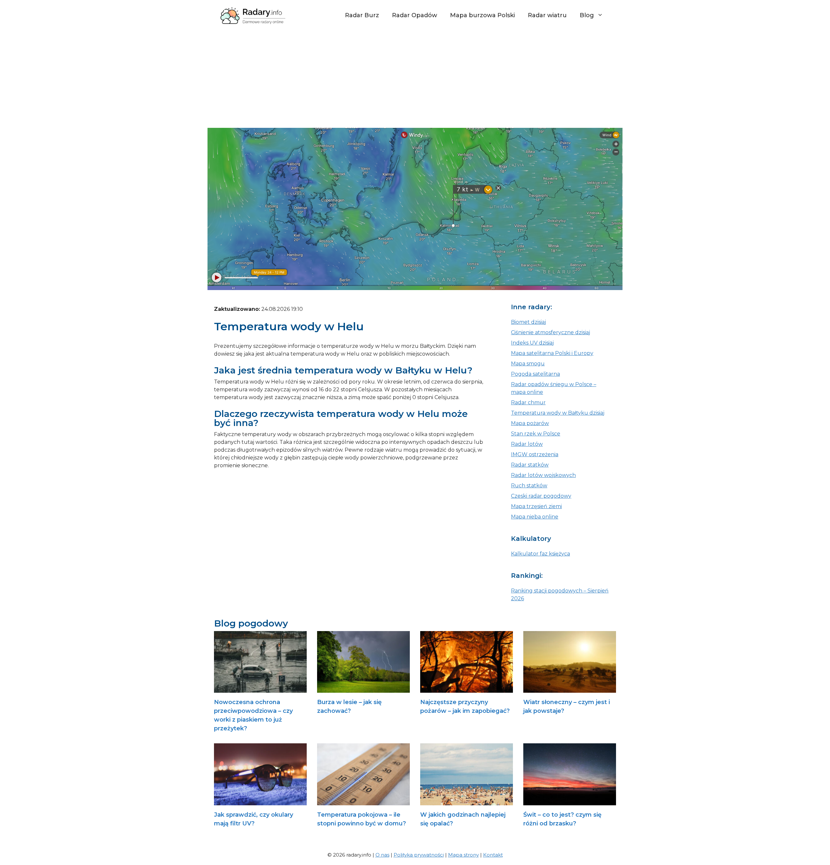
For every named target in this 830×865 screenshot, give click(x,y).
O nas (382, 855)
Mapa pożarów (530, 423)
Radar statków (530, 465)
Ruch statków (529, 485)
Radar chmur (528, 402)
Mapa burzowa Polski (482, 15)
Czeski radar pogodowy (541, 496)
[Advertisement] (415, 79)
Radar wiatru (547, 15)
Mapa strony (463, 855)
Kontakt (493, 855)
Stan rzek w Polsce (535, 434)
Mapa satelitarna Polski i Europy (552, 353)
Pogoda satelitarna (535, 374)
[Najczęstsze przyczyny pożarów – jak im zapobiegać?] (466, 689)
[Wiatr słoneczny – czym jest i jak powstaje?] (569, 689)
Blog (587, 15)
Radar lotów (527, 444)
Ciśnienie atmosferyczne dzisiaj (550, 332)
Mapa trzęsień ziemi (536, 506)
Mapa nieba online (534, 517)
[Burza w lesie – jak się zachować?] (363, 689)
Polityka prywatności (419, 855)
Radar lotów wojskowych (543, 475)
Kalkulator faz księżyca (540, 554)
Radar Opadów (414, 15)
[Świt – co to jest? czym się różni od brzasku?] (569, 801)
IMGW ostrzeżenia (534, 454)
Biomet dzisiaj (528, 322)
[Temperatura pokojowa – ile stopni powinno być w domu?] (363, 801)
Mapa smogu (528, 363)
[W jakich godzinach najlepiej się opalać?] (466, 801)
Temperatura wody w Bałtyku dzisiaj (557, 413)
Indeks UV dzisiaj (532, 343)
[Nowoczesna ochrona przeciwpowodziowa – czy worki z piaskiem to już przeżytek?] (260, 689)
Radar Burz (362, 15)
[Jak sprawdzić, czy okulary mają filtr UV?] (260, 801)
